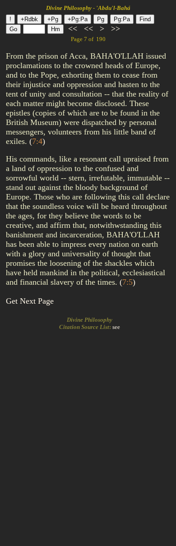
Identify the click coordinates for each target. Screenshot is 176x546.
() (37, 141)
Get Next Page (30, 300)
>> (114, 28)
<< (72, 28)
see (116, 327)
